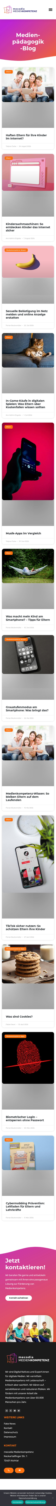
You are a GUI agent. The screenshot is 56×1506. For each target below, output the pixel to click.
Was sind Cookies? (19, 1016)
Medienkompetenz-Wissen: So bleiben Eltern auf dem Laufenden (27, 797)
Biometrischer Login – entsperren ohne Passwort (25, 1118)
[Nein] (52, 1498)
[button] (50, 10)
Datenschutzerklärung (35, 1502)
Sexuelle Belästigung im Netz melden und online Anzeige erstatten (27, 314)
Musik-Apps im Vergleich (23, 533)
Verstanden (17, 1502)
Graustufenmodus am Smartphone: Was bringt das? (27, 709)
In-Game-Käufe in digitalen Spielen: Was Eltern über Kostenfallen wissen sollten (25, 404)
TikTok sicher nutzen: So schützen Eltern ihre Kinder (25, 927)
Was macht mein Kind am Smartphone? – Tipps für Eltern (28, 618)
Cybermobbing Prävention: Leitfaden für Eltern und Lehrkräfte (25, 1206)
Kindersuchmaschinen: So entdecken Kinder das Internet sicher (28, 227)
